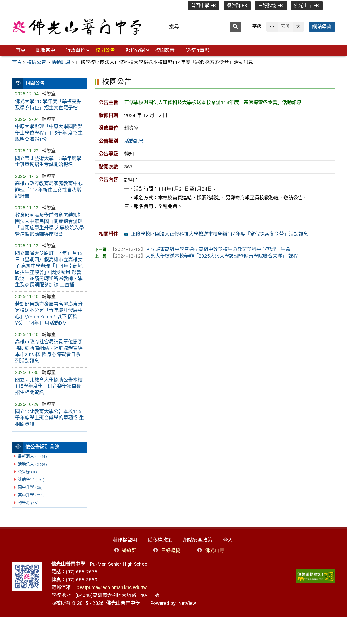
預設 (285, 26)
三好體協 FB (270, 5)
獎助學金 (31, 479)
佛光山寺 (214, 550)
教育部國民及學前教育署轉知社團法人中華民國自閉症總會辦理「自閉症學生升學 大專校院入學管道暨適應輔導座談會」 (49, 224)
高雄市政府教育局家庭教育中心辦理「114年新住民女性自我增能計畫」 (49, 190)
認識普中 (45, 50)
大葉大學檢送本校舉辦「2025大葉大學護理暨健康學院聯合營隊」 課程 (204, 256)
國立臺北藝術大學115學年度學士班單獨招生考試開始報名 (48, 161)
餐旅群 (129, 550)
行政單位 (75, 50)
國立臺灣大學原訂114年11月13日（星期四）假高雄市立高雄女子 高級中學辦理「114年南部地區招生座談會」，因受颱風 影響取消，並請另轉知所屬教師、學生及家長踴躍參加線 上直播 (49, 269)
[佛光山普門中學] (76, 27)
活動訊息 (32, 464)
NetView (187, 603)
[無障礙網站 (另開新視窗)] (315, 576)
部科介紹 (135, 50)
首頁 (20, 50)
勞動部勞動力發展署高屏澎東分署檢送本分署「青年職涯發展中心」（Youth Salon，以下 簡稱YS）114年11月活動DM (49, 313)
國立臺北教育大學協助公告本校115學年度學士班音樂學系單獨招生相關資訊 (49, 386)
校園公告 (105, 50)
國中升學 (30, 487)
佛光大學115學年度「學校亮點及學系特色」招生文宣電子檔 (48, 104)
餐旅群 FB (237, 5)
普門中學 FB (203, 5)
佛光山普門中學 (122, 603)
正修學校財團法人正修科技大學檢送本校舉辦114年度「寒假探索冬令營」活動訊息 (219, 234)
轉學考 (28, 502)
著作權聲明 (125, 540)
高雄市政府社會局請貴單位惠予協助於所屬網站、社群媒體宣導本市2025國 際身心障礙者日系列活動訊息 (49, 351)
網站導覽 (322, 27)
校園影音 (165, 50)
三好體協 (170, 550)
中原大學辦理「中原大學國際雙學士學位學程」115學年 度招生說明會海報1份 (49, 133)
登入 (228, 540)
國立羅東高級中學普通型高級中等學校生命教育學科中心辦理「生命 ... (202, 249)
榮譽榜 (27, 471)
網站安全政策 (197, 540)
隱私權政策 (160, 540)
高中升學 (31, 495)
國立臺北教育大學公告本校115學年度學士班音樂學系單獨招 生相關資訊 (49, 418)
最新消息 (32, 456)
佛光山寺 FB (306, 5)
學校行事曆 (197, 50)
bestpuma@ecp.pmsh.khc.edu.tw (112, 587)
